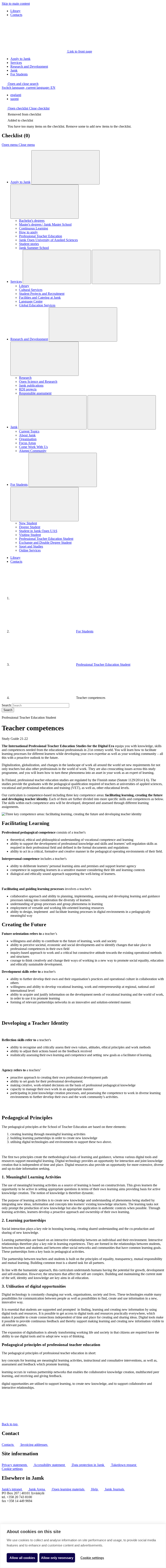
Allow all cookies (22, 1558)
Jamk (14, 70)
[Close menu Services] (126, 267)
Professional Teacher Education (40, 236)
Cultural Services (30, 290)
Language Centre (31, 301)
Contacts (16, 15)
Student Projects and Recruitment (41, 293)
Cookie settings (12, 1469)
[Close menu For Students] (44, 504)
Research (25, 378)
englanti (15, 95)
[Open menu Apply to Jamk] (65, 167)
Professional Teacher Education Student (46, 538)
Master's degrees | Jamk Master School (45, 224)
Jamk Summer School (34, 248)
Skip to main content (16, 3)
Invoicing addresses (34, 1444)
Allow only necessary (57, 1558)
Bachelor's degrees (32, 220)
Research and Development (29, 66)
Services (16, 62)
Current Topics (29, 431)
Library (15, 11)
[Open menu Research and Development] (83, 324)
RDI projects (28, 389)
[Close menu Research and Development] (44, 359)
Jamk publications (31, 385)
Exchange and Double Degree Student (45, 542)
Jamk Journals (115, 1489)
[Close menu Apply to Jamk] (44, 201)
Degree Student (29, 527)
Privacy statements (15, 1465)
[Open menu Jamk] (52, 412)
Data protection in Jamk (88, 1465)
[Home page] (42, 598)
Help (95, 1489)
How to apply (28, 232)
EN (28, 87)
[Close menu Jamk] (122, 412)
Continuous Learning (33, 228)
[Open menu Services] (57, 267)
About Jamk (27, 435)
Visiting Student (30, 535)
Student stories (29, 244)
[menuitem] (87, 95)
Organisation (28, 439)
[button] (20, 84)
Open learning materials (68, 1489)
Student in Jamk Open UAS (38, 531)
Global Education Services (37, 305)
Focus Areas (27, 443)
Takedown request (124, 1465)
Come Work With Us (33, 447)
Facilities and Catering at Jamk (40, 297)
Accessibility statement (50, 1465)
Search (6, 705)
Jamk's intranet (12, 1489)
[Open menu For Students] (63, 470)
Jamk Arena (37, 1489)
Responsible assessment (35, 393)
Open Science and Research (38, 381)
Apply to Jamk (20, 59)
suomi (14, 99)
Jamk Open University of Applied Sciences (48, 240)
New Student (28, 523)
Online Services (30, 550)
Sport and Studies (31, 546)
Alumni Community (32, 451)
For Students (19, 74)
